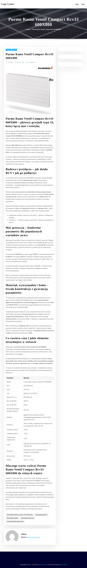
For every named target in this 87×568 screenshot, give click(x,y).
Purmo (14, 50)
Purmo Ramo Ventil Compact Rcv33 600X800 (46, 29)
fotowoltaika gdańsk (41, 515)
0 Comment (31, 62)
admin (10, 62)
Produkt (8, 50)
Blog (82, 4)
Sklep (77, 4)
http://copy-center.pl (33, 537)
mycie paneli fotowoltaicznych (15, 521)
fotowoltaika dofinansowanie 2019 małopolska (20, 515)
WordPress (43, 564)
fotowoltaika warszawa (27, 518)
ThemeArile (63, 564)
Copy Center (7, 4)
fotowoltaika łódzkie (12, 518)
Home (28, 29)
